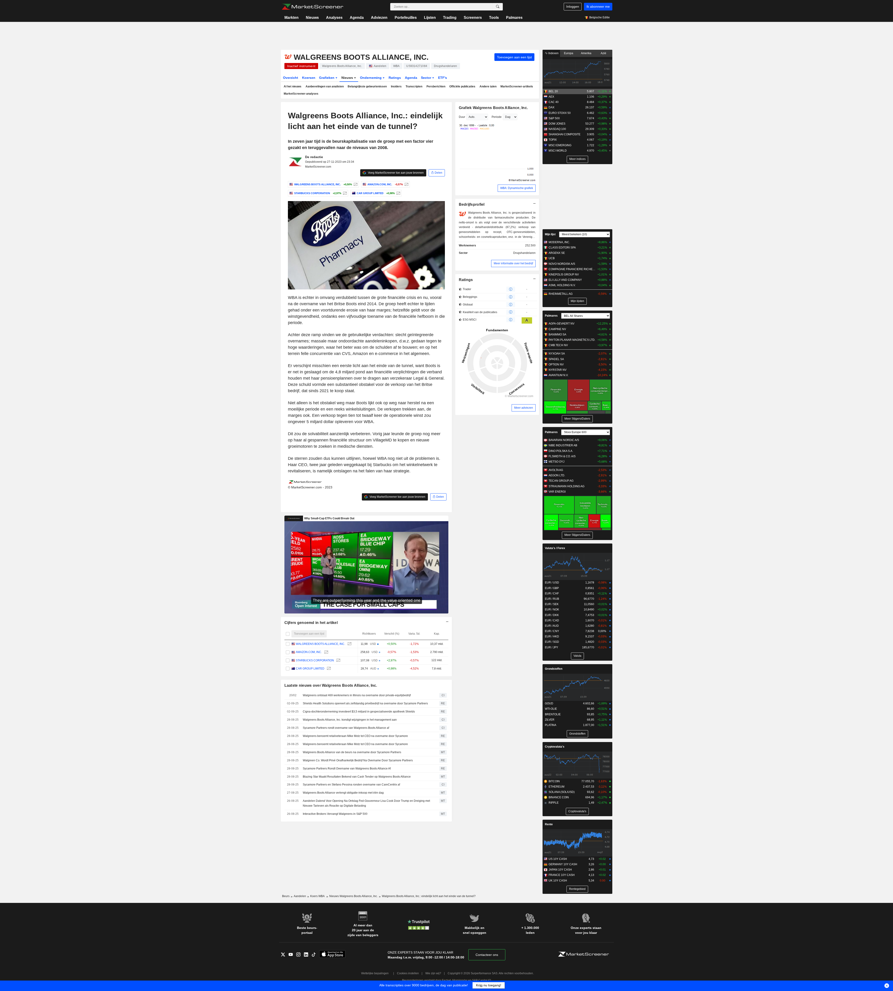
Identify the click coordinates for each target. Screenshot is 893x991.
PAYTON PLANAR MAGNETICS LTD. (572, 339)
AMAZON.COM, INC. (309, 652)
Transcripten (414, 86)
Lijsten (430, 18)
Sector (426, 78)
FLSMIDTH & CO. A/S (562, 456)
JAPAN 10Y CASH (560, 869)
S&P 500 (554, 118)
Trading (449, 18)
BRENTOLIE (553, 714)
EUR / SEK (552, 604)
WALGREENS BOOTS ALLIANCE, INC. (320, 644)
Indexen (553, 53)
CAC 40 (554, 102)
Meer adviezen (523, 407)
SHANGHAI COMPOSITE (564, 134)
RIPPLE (554, 802)
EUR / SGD (552, 641)
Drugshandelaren (524, 253)
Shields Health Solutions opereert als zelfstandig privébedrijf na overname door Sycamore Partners (365, 703)
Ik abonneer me (598, 6)
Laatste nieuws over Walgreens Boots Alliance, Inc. (330, 685)
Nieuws (312, 18)
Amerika (586, 53)
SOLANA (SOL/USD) (562, 792)
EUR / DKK (552, 615)
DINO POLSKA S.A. (561, 451)
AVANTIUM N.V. (558, 375)
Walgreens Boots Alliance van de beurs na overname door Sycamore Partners (352, 752)
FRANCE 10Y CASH (562, 875)
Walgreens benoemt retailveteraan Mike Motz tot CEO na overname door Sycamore (355, 736)
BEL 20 (553, 91)
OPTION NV (556, 364)
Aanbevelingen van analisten (325, 86)
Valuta (577, 655)
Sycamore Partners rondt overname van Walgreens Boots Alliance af (346, 727)
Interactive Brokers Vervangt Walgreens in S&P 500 (335, 813)
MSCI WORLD (558, 150)
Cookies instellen (408, 973)
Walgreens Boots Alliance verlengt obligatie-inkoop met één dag (343, 792)
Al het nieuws (292, 86)
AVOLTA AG (556, 470)
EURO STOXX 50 (560, 113)
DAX (551, 107)
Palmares (514, 18)
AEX (551, 96)
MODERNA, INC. (559, 242)
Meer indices (577, 159)
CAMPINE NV (557, 329)
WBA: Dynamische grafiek (516, 188)
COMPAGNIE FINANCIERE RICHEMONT (572, 269)
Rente (549, 824)
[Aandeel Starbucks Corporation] (344, 193)
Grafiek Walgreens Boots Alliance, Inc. (493, 108)
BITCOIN (554, 781)
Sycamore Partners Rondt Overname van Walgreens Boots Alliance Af (347, 768)
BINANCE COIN (559, 797)
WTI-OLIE (551, 708)
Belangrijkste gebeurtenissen (367, 86)
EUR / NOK (552, 609)
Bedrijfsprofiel (472, 204)
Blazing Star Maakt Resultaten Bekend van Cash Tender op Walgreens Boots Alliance (357, 776)
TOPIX (553, 139)
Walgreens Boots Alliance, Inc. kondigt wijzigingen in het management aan (350, 719)
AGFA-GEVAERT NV (561, 323)
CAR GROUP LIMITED (310, 668)
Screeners (473, 18)
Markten (291, 18)
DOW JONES (557, 123)
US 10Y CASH (558, 859)
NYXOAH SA (557, 353)
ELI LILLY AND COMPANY (565, 280)
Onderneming (371, 78)
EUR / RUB (552, 598)
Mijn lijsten (577, 301)
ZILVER (549, 719)
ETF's (442, 78)
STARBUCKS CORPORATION (315, 660)
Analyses (334, 18)
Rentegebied (577, 889)
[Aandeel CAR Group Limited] (397, 193)
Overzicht (290, 78)
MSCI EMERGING (560, 145)
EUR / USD (552, 582)
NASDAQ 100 (557, 129)
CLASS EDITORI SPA (562, 247)
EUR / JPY (551, 647)
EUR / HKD (552, 636)
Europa (568, 53)
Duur (462, 117)
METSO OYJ (556, 461)
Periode (497, 117)
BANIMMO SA (557, 334)
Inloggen (572, 6)
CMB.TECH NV (558, 345)
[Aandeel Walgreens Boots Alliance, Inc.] (355, 184)
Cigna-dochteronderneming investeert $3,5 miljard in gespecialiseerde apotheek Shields (359, 711)
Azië (603, 53)
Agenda (357, 18)
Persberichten (436, 86)
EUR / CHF (552, 593)
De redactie (314, 157)
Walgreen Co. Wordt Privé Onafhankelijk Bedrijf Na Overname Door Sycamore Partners (358, 760)
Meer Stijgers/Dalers (577, 418)
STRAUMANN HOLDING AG (566, 486)
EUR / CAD (552, 620)
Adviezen (379, 18)
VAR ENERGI (557, 491)
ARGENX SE (557, 253)
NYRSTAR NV (557, 369)
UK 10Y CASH (558, 880)
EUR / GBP (552, 588)
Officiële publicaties (462, 86)
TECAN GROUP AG (561, 480)
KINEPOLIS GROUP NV (564, 274)
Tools (494, 18)
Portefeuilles (406, 18)
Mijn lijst (550, 234)
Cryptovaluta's (554, 746)
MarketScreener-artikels (516, 86)
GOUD (549, 703)
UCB (552, 258)
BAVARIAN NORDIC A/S (564, 440)
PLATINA (550, 725)
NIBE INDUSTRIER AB (563, 445)
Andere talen (488, 86)
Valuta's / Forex (555, 548)
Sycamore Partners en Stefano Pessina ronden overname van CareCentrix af (351, 784)
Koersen (308, 78)
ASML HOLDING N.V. (562, 285)
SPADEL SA (556, 359)
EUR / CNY (552, 631)
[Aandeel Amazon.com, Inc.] (405, 184)
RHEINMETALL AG (561, 293)
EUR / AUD (552, 625)
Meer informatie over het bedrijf (513, 263)
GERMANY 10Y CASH (563, 864)
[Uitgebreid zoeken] (498, 6)
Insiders (396, 86)
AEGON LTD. (557, 475)
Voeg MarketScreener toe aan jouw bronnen (395, 172)
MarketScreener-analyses (301, 93)
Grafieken (327, 78)
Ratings (395, 78)
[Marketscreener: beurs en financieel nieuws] (312, 6)
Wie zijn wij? (433, 973)
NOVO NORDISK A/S (562, 263)
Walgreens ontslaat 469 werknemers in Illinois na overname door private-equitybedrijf (357, 695)
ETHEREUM (556, 786)
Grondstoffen (553, 668)
